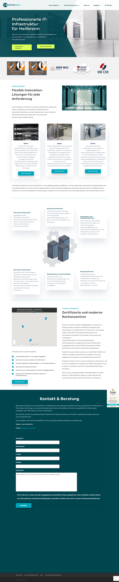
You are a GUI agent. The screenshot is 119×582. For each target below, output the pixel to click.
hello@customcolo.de (28, 428)
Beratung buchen (45, 46)
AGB (41, 575)
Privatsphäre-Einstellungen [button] (53, 575)
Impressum (19, 575)
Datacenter (87, 325)
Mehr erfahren (26, 173)
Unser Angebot (53, 5)
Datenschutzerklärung (31, 575)
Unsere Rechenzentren (71, 5)
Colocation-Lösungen (19, 47)
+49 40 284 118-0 (27, 424)
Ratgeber (96, 5)
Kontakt (109, 5)
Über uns (86, 5)
